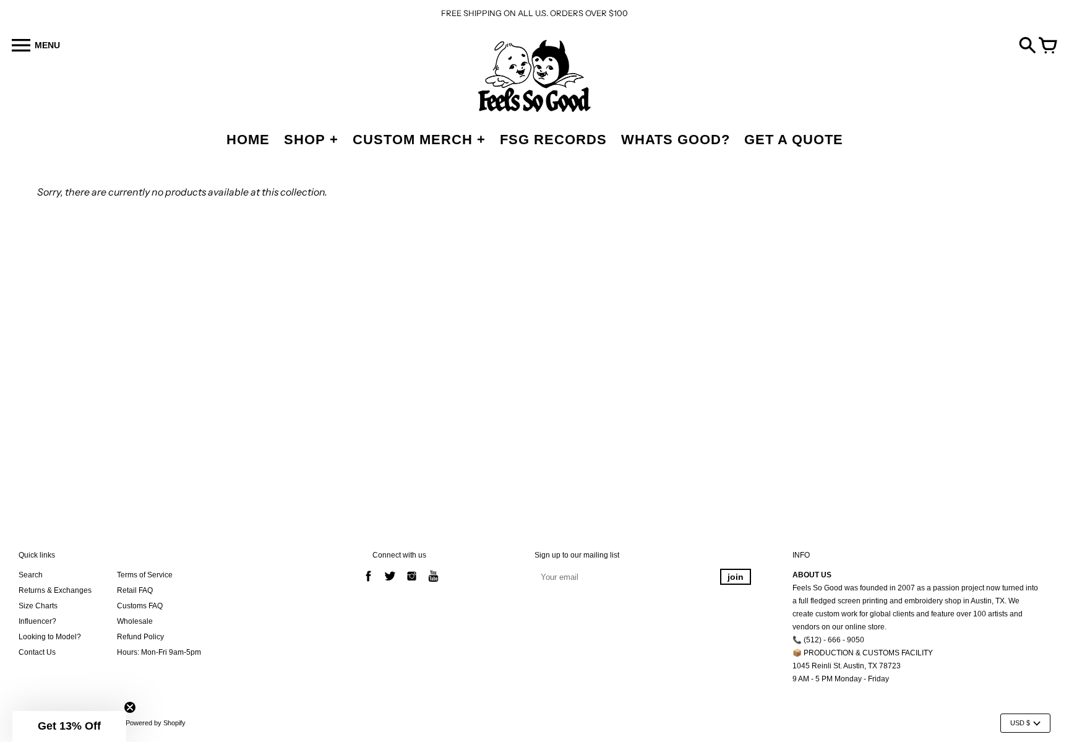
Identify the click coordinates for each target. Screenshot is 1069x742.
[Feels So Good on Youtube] (433, 583)
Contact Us (37, 652)
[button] (69, 726)
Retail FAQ (135, 590)
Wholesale (135, 621)
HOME (248, 139)
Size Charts (38, 606)
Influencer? (37, 621)
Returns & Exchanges (55, 590)
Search (31, 575)
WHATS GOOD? (675, 139)
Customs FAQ (140, 606)
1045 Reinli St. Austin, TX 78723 (846, 666)
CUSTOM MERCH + (419, 139)
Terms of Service (145, 575)
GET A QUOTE (793, 139)
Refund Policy (140, 636)
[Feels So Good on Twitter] (390, 583)
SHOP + (311, 139)
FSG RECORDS (553, 139)
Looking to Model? (50, 636)
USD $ (1020, 723)
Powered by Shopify (156, 723)
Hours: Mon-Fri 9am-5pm (159, 652)
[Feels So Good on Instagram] (411, 583)
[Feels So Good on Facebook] (368, 583)
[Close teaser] (130, 707)
